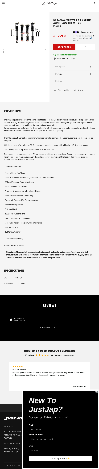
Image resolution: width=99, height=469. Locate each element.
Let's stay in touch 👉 (60, 458)
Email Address (36, 435)
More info (76, 41)
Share (80, 90)
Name (32, 425)
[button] (6, 376)
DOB (31, 446)
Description (60, 67)
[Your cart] (95, 3)
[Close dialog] (96, 392)
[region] (49, 377)
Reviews (58, 81)
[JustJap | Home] (49, 3)
